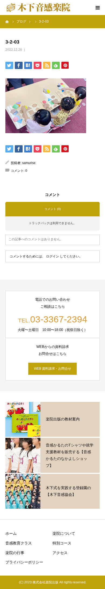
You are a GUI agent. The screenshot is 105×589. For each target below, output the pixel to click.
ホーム (11, 533)
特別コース (61, 543)
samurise (29, 163)
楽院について (63, 533)
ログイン (52, 256)
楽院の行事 (14, 553)
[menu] (97, 7)
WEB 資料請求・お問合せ (52, 368)
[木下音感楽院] (38, 7)
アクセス (60, 553)
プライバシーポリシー (24, 562)
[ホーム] (7, 21)
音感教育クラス (18, 543)
